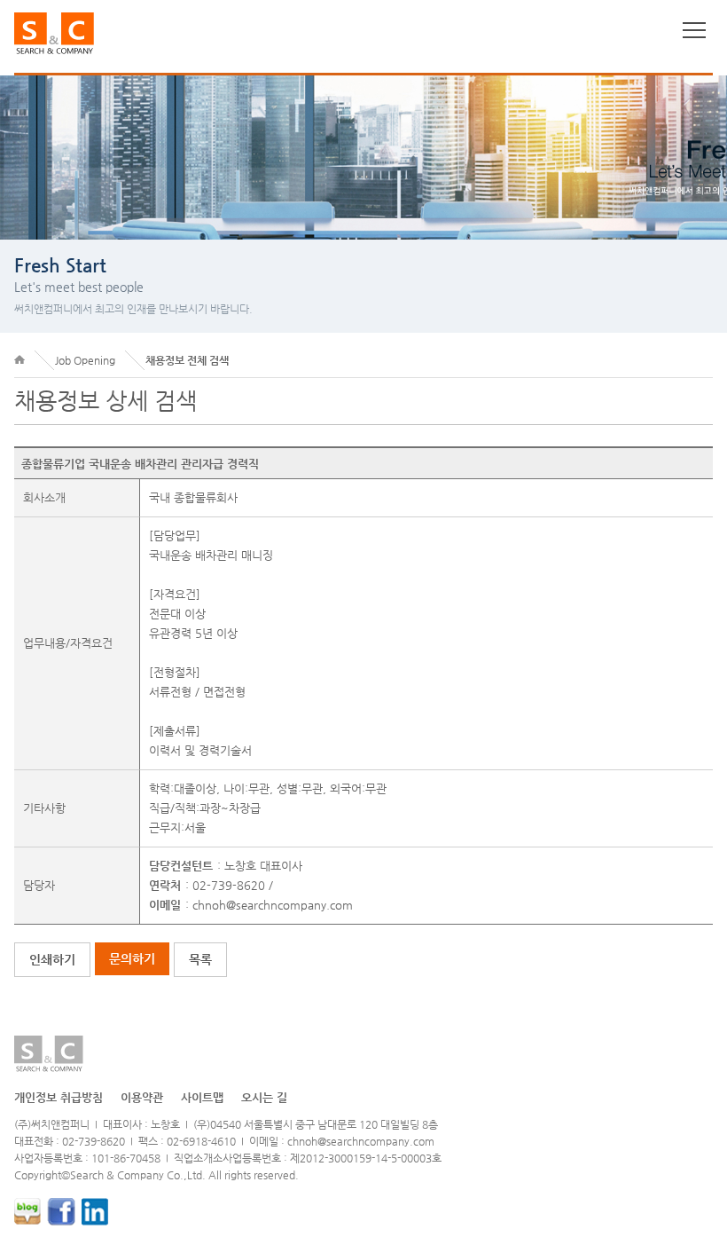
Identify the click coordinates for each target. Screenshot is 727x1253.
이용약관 (142, 1097)
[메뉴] (694, 30)
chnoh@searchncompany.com (272, 904)
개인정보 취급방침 (58, 1097)
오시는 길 (264, 1097)
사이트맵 (202, 1097)
